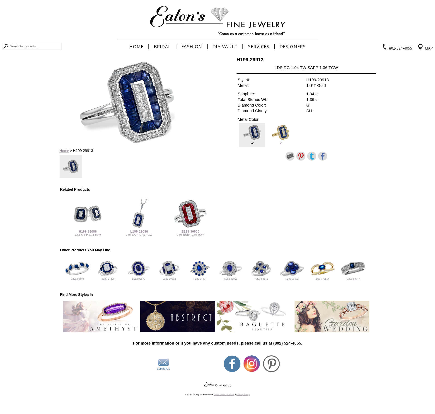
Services (258, 46)
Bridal (162, 46)
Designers (293, 46)
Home (136, 46)
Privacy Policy (243, 394)
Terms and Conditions (224, 394)
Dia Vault (225, 46)
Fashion (191, 46)
